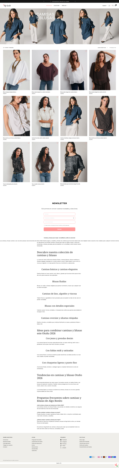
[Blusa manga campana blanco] (16, 70)
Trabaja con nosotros (7, 445)
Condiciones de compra (37, 441)
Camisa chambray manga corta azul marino (69, 138)
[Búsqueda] (113, 5)
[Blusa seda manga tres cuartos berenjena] (45, 70)
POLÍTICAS (82, 437)
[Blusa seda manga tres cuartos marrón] (102, 70)
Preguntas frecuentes (36, 439)
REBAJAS (64, 5)
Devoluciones (35, 447)
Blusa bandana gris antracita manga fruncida (70, 184)
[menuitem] (49, 5)
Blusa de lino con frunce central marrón (98, 138)
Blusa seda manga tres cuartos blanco (68, 92)
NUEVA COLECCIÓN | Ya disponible (59, 1)
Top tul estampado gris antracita (10, 184)
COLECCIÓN (56, 5)
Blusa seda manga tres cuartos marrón (97, 92)
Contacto (5, 447)
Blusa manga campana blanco (9, 92)
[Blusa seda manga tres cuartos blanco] (73, 70)
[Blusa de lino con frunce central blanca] (16, 116)
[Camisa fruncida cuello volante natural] (45, 116)
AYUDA (33, 437)
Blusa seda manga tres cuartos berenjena (41, 92)
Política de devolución (37, 443)
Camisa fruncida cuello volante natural (40, 138)
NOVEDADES (49, 5)
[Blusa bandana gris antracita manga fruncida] (73, 162)
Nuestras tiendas (7, 441)
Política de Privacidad (84, 441)
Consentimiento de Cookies (86, 447)
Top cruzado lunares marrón (38, 184)
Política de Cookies (84, 445)
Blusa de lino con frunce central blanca (11, 138)
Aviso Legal (82, 439)
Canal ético (34, 450)
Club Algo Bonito (6, 443)
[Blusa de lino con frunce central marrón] (102, 116)
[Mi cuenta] (109, 5)
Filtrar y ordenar (9, 47)
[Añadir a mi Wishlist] (28, 51)
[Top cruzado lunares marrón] (45, 162)
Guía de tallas (35, 448)
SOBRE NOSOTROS (7, 437)
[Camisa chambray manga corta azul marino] (73, 116)
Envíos (33, 445)
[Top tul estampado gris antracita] (16, 162)
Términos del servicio (84, 443)
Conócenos (5, 439)
